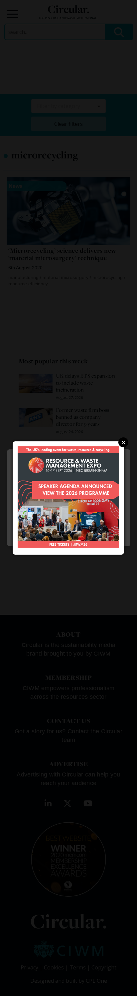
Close (123, 442)
